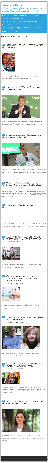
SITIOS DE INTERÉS (6, 24)
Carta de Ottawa (35, 15)
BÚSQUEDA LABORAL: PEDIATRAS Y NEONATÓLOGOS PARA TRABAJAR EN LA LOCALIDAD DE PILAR (21, 278)
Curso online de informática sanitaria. (20, 205)
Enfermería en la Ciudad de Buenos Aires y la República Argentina (15, 15)
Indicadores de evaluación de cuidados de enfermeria (13, 18)
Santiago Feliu (10, 139)
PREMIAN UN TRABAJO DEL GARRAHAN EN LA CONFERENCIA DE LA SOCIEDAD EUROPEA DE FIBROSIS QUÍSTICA (23, 239)
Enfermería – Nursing (12, 6)
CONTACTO (4, 31)
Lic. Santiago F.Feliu (14, 31)
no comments (20, 139)
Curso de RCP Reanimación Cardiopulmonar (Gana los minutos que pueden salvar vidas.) (20, 21)
